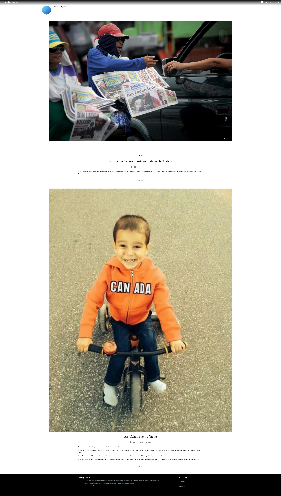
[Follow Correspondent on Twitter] (267, 2)
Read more (140, 180)
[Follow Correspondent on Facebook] (263, 2)
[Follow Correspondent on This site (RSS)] (270, 2)
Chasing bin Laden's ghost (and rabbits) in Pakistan (140, 161)
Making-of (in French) (182, 483)
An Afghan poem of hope (140, 437)
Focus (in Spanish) (181, 481)
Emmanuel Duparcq (60, 7)
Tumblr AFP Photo (181, 486)
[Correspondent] (11, 1)
